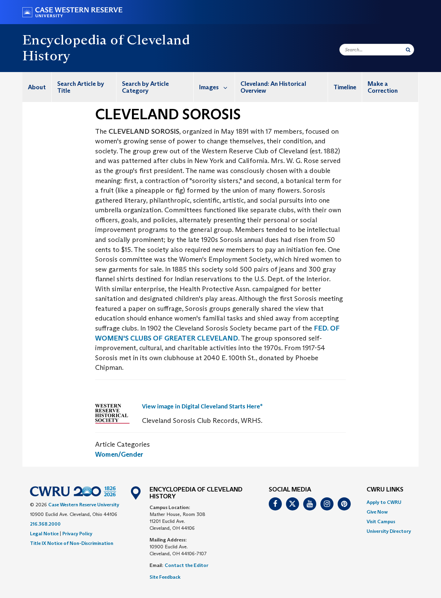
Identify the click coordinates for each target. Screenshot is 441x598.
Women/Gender (119, 454)
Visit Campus (381, 521)
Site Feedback (165, 577)
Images (209, 87)
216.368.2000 (45, 524)
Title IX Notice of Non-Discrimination (71, 543)
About (37, 87)
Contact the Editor (186, 565)
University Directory (389, 531)
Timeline (345, 87)
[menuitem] (37, 87)
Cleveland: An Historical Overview (273, 87)
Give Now (377, 512)
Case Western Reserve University (83, 504)
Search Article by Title (80, 87)
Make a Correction (383, 87)
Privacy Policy (77, 533)
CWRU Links (385, 489)
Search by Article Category (145, 87)
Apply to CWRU (384, 502)
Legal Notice (44, 533)
